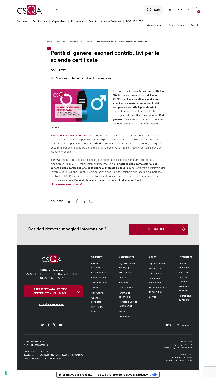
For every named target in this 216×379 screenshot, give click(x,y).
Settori (92, 21)
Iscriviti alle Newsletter (51, 304)
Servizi (122, 311)
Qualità (122, 277)
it (53, 9)
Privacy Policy (186, 341)
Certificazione (40, 21)
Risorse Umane (177, 25)
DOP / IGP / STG (134, 21)
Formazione (77, 21)
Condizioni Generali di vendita (178, 360)
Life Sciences (126, 287)
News (89, 41)
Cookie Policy (186, 354)
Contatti (195, 25)
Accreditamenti (99, 272)
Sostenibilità (125, 272)
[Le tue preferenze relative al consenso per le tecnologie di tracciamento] (6, 373)
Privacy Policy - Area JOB (181, 344)
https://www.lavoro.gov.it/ (66, 184)
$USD (181, 9)
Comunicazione (155, 25)
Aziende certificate (111, 21)
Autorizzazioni (98, 277)
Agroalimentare (157, 263)
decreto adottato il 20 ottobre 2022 (74, 135)
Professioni (125, 316)
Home (49, 41)
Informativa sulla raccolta (75, 374)
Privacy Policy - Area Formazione (177, 347)
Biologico (124, 282)
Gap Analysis (59, 21)
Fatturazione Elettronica (181, 357)
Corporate (22, 21)
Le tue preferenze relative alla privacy (123, 374)
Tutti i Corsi (184, 272)
